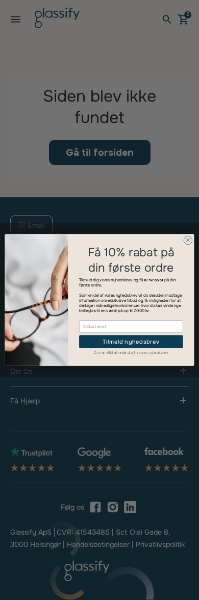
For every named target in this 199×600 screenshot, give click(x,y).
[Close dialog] (188, 240)
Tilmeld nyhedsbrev (131, 341)
